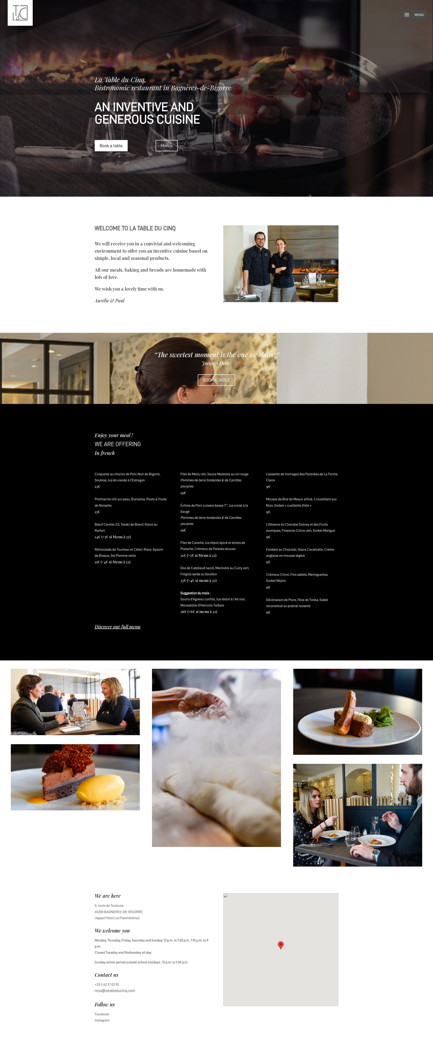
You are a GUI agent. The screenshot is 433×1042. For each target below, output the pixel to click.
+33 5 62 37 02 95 (107, 984)
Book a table (111, 145)
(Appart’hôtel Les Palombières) (117, 918)
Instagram (102, 1020)
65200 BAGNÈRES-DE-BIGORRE (119, 912)
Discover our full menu (117, 626)
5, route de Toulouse (109, 905)
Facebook (102, 1014)
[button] (281, 945)
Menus (167, 145)
